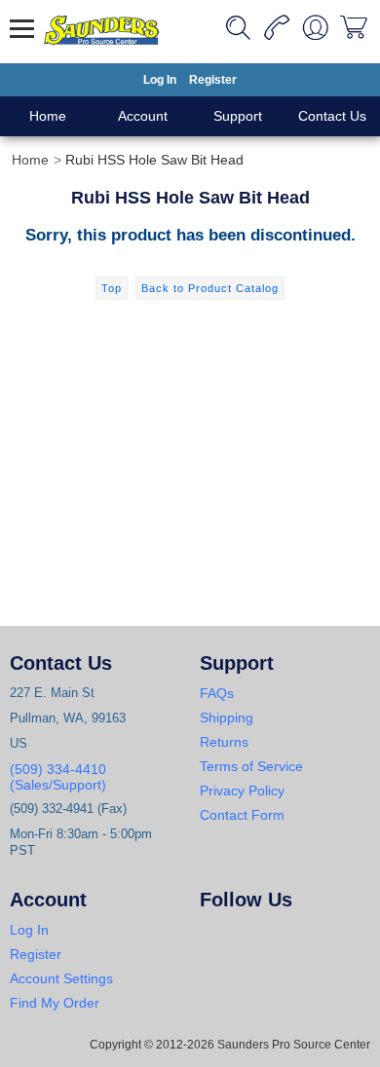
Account (143, 116)
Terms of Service (251, 766)
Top (111, 288)
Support (237, 116)
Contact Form (242, 815)
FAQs (217, 693)
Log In (159, 80)
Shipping (226, 717)
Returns (224, 742)
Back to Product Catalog (210, 288)
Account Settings (61, 978)
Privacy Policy (242, 790)
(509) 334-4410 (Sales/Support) (58, 776)
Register (213, 80)
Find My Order (54, 1003)
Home (47, 116)
